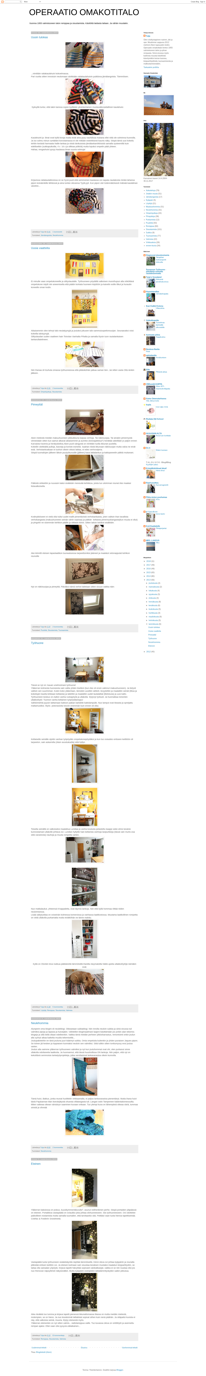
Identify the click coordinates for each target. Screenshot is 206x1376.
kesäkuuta (153, 605)
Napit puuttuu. (152, 483)
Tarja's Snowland (154, 277)
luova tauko (160, 514)
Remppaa (51, 1010)
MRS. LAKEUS (152, 540)
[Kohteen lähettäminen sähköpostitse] (67, 232)
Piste (148, 351)
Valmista (69, 1010)
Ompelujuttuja (46, 392)
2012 (148, 652)
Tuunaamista (63, 630)
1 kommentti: (58, 232)
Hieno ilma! (160, 470)
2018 (148, 561)
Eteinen (36, 1163)
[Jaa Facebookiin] (74, 232)
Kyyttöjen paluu (152, 464)
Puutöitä (44, 630)
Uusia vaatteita (40, 248)
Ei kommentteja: (59, 1335)
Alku (157, 543)
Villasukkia (160, 308)
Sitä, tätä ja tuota (152, 401)
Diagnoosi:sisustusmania (157, 255)
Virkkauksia (151, 242)
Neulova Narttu (153, 349)
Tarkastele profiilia (151, 67)
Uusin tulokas (39, 37)
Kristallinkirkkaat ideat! (156, 468)
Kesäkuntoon (161, 357)
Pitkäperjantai (161, 528)
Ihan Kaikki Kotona (154, 306)
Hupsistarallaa (152, 292)
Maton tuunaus (161, 450)
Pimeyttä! (37, 404)
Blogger (119, 1370)
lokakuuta (153, 591)
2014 (148, 576)
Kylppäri (149, 200)
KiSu (158, 499)
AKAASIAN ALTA (154, 433)
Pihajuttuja (150, 216)
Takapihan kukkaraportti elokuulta (161, 259)
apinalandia (151, 355)
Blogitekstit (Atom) (44, 1352)
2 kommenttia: (58, 388)
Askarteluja (150, 190)
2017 (148, 565)
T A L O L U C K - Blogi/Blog (158, 462)
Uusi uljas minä (162, 407)
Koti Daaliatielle (153, 526)
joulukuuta (153, 583)
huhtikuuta (153, 613)
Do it (148, 448)
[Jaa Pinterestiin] (76, 232)
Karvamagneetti (162, 485)
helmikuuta (153, 620)
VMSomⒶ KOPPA (154, 384)
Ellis (148, 370)
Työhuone (37, 643)
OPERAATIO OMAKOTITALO (84, 12)
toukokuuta (153, 609)
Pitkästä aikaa (161, 372)
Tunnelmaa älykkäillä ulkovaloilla (160, 324)
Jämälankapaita (162, 294)
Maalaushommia (153, 207)
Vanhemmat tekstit (129, 1348)
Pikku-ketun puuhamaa (156, 497)
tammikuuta (154, 624)
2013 (148, 580)
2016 (148, 569)
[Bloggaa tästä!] (69, 232)
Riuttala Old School (154, 419)
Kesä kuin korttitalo (163, 436)
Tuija (148, 36)
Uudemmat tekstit (39, 1348)
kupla (148, 405)
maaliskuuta (154, 617)
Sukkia (149, 233)
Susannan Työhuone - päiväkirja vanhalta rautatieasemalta (156, 271)
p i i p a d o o (151, 512)
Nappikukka (160, 337)
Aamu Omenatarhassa (156, 399)
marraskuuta (154, 587)
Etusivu (84, 1348)
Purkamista (150, 220)
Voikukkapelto (152, 320)
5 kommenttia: (58, 1007)
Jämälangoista (46, 235)
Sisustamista (57, 392)
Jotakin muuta (152, 194)
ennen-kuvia (151, 246)
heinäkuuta (154, 602)
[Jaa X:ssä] (72, 232)
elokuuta (152, 598)
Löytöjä (43, 1010)
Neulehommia (58, 235)
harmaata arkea (153, 335)
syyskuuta (153, 594)
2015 (148, 572)
